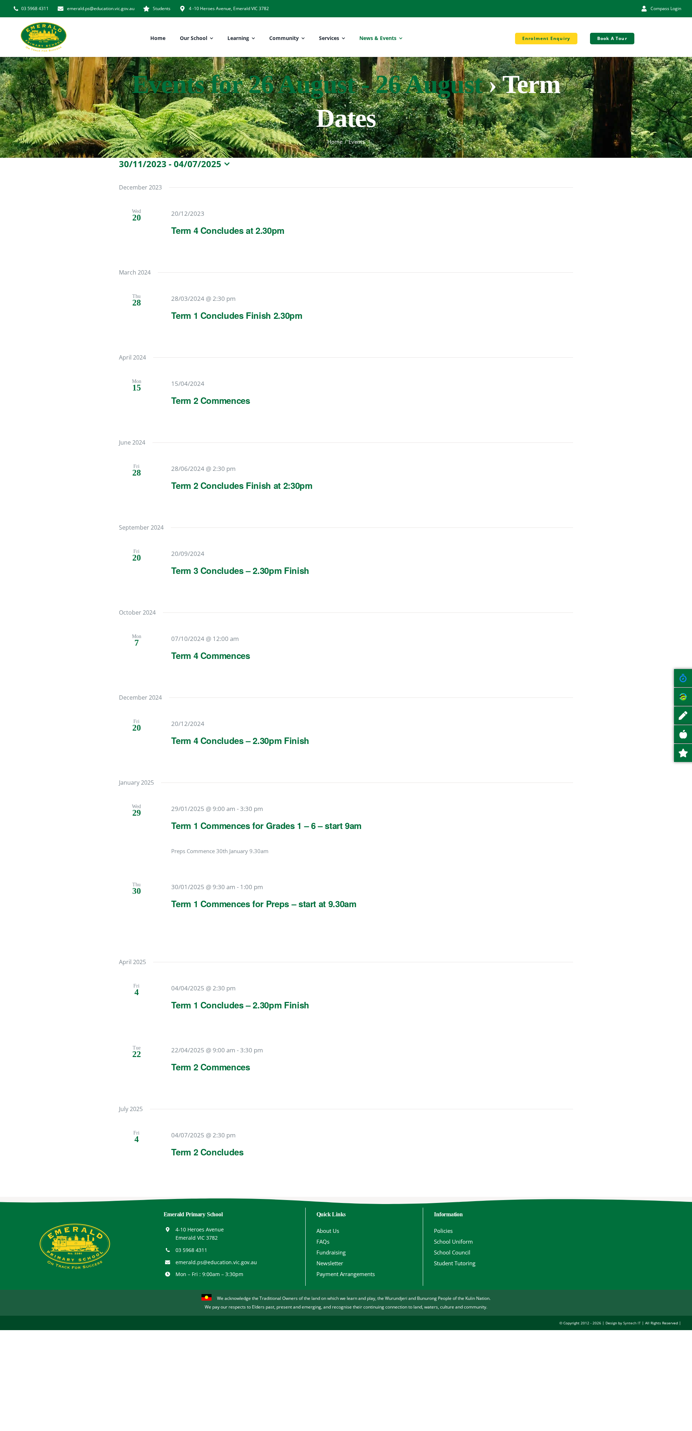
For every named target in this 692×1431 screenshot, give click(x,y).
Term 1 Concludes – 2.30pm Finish (240, 1005)
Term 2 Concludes (207, 1152)
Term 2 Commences (210, 400)
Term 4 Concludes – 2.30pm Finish (240, 740)
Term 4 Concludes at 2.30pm (227, 230)
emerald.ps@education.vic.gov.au (216, 1262)
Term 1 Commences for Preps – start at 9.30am (263, 903)
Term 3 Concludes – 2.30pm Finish (240, 570)
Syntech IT (632, 1322)
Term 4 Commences (210, 655)
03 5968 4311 (191, 1250)
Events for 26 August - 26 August (307, 84)
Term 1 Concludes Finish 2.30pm (236, 315)
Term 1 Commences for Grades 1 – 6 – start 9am (266, 825)
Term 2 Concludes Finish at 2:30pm (241, 485)
